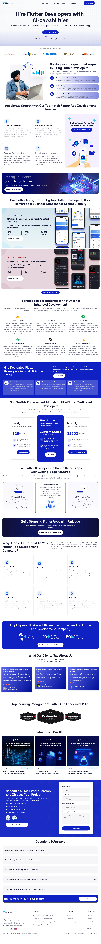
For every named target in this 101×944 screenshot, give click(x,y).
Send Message (76, 828)
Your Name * (66, 786)
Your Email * (66, 795)
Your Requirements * (68, 812)
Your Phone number (68, 803)
